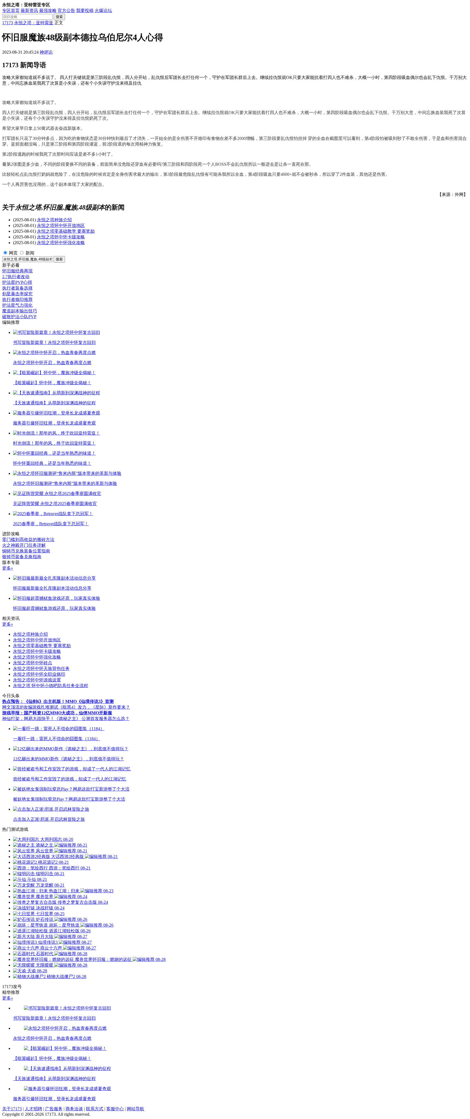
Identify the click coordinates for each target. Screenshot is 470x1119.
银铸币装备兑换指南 (21, 556)
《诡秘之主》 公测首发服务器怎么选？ (91, 718)
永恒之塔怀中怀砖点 (32, 662)
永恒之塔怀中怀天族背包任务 (41, 668)
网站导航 (135, 1108)
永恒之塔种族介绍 (54, 219)
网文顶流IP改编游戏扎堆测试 (30, 707)
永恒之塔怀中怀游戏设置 (37, 680)
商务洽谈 (74, 1108)
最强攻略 (48, 10)
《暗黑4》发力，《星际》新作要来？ (94, 707)
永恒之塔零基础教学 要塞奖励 (66, 231)
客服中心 (115, 1108)
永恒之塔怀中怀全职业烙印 (39, 674)
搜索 (59, 17)
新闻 (30, 253)
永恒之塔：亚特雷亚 (33, 22)
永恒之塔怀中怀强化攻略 (61, 242)
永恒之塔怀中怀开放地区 (61, 225)
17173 (7, 22)
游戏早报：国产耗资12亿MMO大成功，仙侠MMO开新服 (57, 713)
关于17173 (12, 1108)
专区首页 (11, 10)
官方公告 (66, 10)
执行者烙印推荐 (17, 299)
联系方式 (94, 1108)
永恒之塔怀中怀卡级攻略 (61, 237)
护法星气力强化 (17, 305)
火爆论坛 (103, 10)
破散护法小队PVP (19, 316)
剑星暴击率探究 (17, 293)
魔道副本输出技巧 (19, 311)
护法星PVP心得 (17, 282)
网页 (13, 253)
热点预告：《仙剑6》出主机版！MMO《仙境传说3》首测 (58, 701)
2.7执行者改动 (15, 276)
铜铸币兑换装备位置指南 (26, 551)
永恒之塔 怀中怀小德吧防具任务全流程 (50, 685)
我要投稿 (85, 10)
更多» (7, 568)
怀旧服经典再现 (17, 271)
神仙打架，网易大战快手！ (28, 718)
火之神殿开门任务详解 (24, 545)
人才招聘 (33, 1108)
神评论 (46, 52)
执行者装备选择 (17, 288)
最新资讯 (29, 10)
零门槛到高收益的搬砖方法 (28, 539)
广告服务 (54, 1108)
